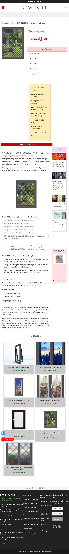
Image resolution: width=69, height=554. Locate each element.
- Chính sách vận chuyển (30, 499)
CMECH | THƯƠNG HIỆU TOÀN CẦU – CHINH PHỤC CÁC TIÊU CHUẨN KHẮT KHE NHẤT (58, 185)
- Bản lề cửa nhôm (45, 514)
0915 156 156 (7, 515)
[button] (3, 7)
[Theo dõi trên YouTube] (59, 526)
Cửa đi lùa (32, 64)
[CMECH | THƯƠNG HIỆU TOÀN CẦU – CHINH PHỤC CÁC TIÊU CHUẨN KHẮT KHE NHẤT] (59, 175)
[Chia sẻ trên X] (37, 488)
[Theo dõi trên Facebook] (53, 526)
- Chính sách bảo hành (29, 508)
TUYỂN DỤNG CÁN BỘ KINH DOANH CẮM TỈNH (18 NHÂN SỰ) (59, 164)
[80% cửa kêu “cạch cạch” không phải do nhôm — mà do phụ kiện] (59, 215)
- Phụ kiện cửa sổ (45, 506)
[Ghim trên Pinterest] (40, 488)
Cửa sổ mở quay (34, 59)
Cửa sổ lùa (32, 69)
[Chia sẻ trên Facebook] (35, 488)
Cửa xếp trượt (34, 74)
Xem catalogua (28, 529)
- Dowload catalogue (29, 533)
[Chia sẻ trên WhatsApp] (32, 488)
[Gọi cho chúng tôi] (56, 526)
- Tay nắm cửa (44, 510)
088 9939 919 (7, 543)
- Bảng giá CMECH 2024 (31, 525)
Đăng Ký (57, 519)
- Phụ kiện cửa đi (45, 502)
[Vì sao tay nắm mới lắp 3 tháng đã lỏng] (59, 198)
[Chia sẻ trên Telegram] (43, 488)
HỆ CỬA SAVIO (47, 49)
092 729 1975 (7, 528)
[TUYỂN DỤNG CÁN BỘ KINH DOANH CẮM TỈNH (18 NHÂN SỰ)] (59, 156)
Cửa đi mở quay (34, 54)
